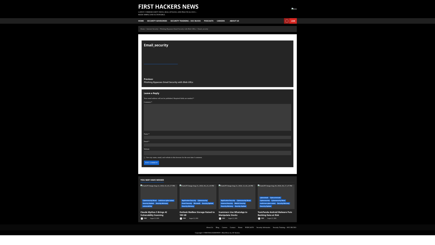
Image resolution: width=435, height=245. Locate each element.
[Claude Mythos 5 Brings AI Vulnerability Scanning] (158, 197)
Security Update (240, 206)
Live (293, 21)
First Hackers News (168, 6)
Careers (221, 21)
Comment (148, 102)
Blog (217, 227)
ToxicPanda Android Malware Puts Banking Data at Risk (275, 213)
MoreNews (226, 233)
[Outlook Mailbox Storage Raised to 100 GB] (198, 197)
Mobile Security (240, 203)
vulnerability (147, 206)
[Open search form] (281, 21)
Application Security (189, 200)
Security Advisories (157, 21)
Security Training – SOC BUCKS (185, 21)
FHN (145, 218)
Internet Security (227, 203)
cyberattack (264, 198)
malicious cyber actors (166, 200)
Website (146, 149)
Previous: (168, 80)
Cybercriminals (275, 198)
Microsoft (197, 203)
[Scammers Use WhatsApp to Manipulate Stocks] (237, 197)
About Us (234, 21)
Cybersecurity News (150, 200)
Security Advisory (162, 203)
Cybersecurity (202, 200)
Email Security (187, 203)
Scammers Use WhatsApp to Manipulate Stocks (233, 213)
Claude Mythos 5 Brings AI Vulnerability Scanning (153, 213)
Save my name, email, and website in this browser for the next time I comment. (174, 157)
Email (146, 141)
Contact (232, 227)
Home (141, 21)
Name (146, 134)
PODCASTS (208, 21)
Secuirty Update (148, 203)
